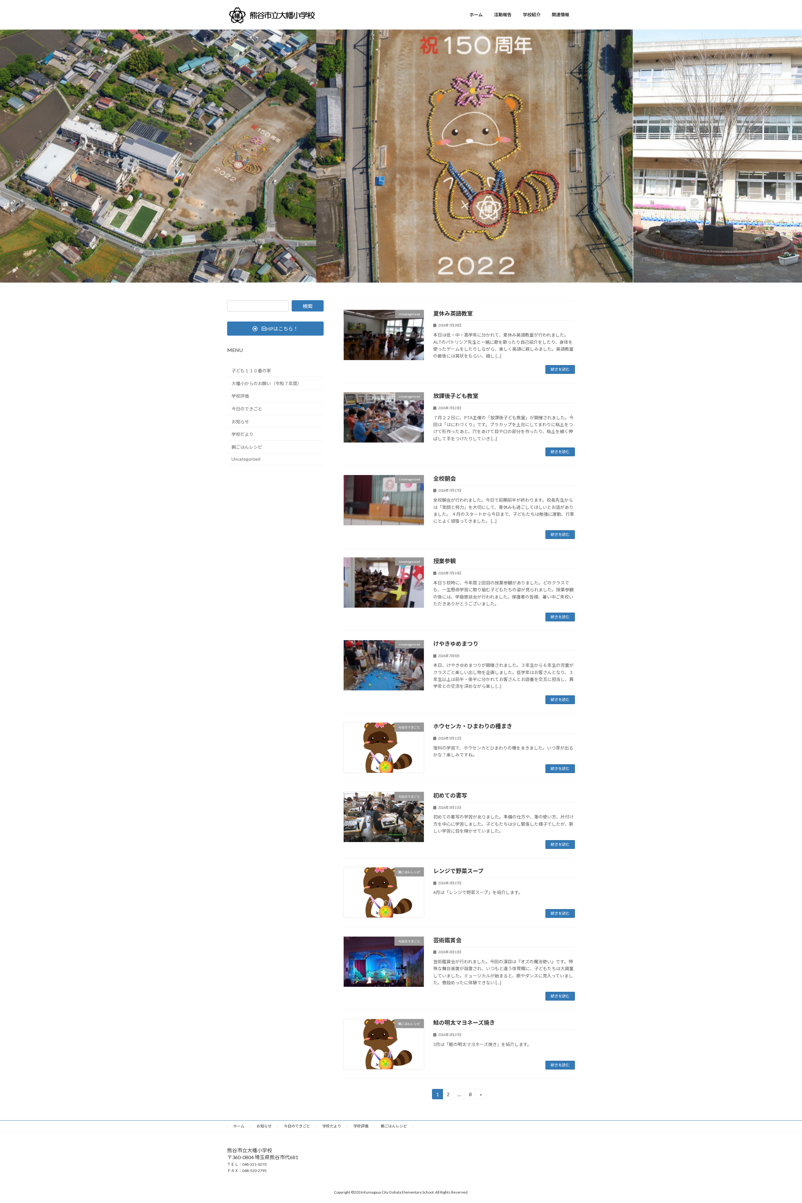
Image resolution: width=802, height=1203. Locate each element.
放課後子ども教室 (455, 395)
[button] (275, 329)
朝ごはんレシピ (247, 447)
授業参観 (444, 560)
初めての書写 (450, 795)
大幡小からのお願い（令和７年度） (267, 383)
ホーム (238, 1126)
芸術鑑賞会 (447, 940)
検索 (308, 306)
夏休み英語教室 (453, 313)
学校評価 (240, 396)
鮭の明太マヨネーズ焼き (464, 1022)
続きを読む (560, 369)
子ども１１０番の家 (251, 370)
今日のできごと (247, 408)
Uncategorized (246, 459)
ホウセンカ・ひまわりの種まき (472, 726)
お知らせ (240, 421)
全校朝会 (444, 478)
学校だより (242, 434)
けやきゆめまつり (455, 643)
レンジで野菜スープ (458, 870)
